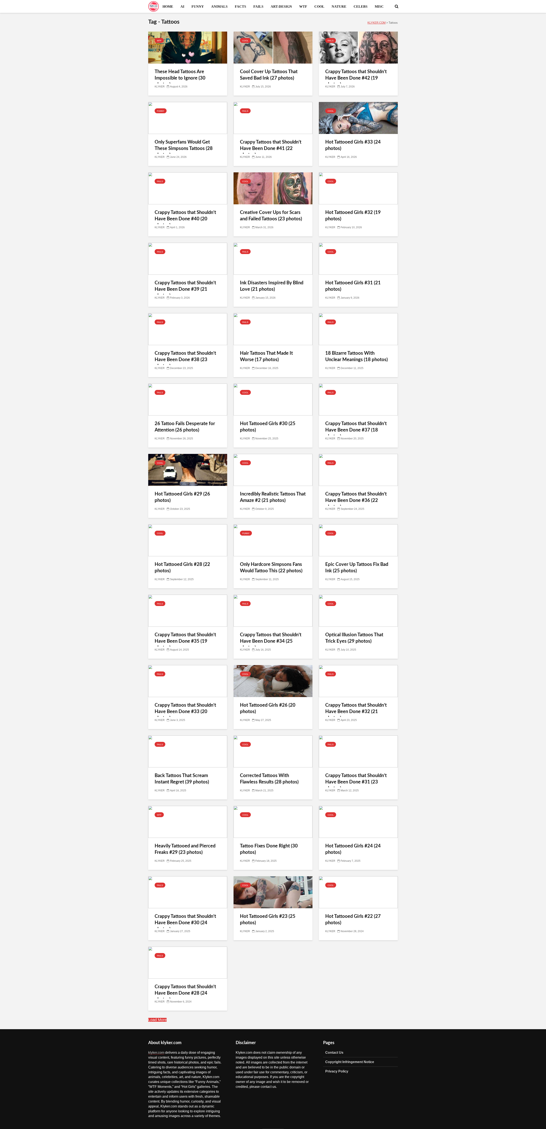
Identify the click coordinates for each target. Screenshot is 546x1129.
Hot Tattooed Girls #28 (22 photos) (182, 567)
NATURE (339, 6)
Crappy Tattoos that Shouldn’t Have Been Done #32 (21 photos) (356, 711)
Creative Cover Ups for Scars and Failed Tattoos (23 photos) (271, 215)
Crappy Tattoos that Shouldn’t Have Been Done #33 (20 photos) (185, 711)
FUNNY (198, 6)
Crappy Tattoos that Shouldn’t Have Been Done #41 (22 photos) (270, 148)
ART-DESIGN (281, 6)
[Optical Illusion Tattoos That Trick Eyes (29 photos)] (358, 611)
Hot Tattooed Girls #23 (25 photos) (267, 919)
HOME (168, 6)
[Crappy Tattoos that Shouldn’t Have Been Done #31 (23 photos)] (358, 751)
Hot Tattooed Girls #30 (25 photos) (267, 426)
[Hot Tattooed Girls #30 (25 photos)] (273, 399)
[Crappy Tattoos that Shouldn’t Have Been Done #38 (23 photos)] (187, 329)
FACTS (240, 6)
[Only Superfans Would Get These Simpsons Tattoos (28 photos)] (187, 118)
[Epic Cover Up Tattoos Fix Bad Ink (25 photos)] (358, 540)
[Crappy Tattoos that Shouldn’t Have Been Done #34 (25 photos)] (273, 611)
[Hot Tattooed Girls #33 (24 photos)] (358, 118)
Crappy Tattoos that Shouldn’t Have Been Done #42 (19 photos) (356, 78)
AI (182, 6)
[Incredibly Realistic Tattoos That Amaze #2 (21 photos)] (273, 470)
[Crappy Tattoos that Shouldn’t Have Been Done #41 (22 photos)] (273, 118)
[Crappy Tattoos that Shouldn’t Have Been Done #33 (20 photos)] (187, 681)
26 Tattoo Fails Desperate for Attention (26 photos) (185, 426)
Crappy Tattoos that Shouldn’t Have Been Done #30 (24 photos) (185, 922)
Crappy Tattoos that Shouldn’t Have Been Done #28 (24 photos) (185, 993)
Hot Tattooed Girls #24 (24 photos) (353, 849)
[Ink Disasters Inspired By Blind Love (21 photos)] (273, 259)
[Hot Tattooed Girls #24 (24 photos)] (358, 822)
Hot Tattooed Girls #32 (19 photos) (353, 215)
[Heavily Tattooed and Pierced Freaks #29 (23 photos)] (187, 822)
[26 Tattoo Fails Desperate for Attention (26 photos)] (187, 399)
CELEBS (360, 6)
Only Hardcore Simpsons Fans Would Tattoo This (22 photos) (271, 567)
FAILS (258, 6)
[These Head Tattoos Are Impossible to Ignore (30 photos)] (187, 47)
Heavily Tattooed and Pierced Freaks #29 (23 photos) (185, 849)
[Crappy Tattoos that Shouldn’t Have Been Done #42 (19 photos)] (358, 47)
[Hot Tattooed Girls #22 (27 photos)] (358, 892)
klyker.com (156, 1052)
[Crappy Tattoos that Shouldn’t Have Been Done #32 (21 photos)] (358, 681)
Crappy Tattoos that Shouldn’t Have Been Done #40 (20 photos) (185, 219)
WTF (303, 6)
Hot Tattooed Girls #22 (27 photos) (353, 919)
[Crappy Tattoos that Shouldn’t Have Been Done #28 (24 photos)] (187, 963)
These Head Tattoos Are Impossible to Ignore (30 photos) (180, 78)
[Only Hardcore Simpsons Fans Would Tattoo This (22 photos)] (273, 540)
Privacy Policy (336, 1071)
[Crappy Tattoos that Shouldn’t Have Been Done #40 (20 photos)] (187, 188)
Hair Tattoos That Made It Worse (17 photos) (266, 356)
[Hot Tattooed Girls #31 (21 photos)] (358, 259)
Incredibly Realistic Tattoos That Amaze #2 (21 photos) (273, 497)
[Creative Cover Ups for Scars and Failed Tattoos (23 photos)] (273, 188)
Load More (157, 1020)
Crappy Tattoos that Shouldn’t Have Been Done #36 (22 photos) (356, 500)
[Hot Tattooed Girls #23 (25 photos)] (273, 892)
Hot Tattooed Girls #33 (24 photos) (353, 145)
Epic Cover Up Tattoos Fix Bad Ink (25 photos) (356, 567)
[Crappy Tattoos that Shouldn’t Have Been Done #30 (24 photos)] (187, 892)
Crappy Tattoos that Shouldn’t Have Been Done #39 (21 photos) (185, 289)
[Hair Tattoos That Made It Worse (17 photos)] (273, 329)
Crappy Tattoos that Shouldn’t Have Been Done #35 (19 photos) (185, 641)
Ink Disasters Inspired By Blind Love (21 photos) (271, 286)
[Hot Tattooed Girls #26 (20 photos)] (273, 681)
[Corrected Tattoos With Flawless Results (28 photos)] (273, 751)
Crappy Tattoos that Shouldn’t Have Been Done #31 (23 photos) (356, 782)
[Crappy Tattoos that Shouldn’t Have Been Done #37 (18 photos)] (358, 399)
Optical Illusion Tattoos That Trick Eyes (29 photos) (354, 638)
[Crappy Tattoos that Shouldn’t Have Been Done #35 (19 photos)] (187, 611)
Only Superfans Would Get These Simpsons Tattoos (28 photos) (184, 148)
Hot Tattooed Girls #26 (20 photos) (267, 708)
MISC (379, 6)
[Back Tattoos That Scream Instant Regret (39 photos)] (187, 751)
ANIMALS (219, 6)
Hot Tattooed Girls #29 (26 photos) (182, 497)
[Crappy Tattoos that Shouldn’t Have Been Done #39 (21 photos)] (187, 259)
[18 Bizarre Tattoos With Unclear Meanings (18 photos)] (358, 329)
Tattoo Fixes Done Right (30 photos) (269, 849)
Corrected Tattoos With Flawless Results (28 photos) (269, 778)
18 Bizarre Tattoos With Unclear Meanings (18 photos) (356, 356)
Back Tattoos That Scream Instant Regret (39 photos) (182, 778)
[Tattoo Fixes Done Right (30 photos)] (273, 822)
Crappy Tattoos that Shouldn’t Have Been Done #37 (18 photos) (356, 430)
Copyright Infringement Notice (349, 1062)
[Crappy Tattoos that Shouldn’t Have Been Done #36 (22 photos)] (358, 470)
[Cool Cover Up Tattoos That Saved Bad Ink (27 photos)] (273, 47)
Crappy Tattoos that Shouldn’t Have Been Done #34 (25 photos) (270, 641)
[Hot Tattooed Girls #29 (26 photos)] (187, 470)
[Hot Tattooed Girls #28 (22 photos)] (187, 540)
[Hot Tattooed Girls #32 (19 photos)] (358, 188)
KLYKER (160, 86)
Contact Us (334, 1052)
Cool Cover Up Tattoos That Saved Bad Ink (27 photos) (269, 74)
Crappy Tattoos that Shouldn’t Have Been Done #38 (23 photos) (185, 359)
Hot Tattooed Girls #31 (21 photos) (353, 286)
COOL (319, 6)
